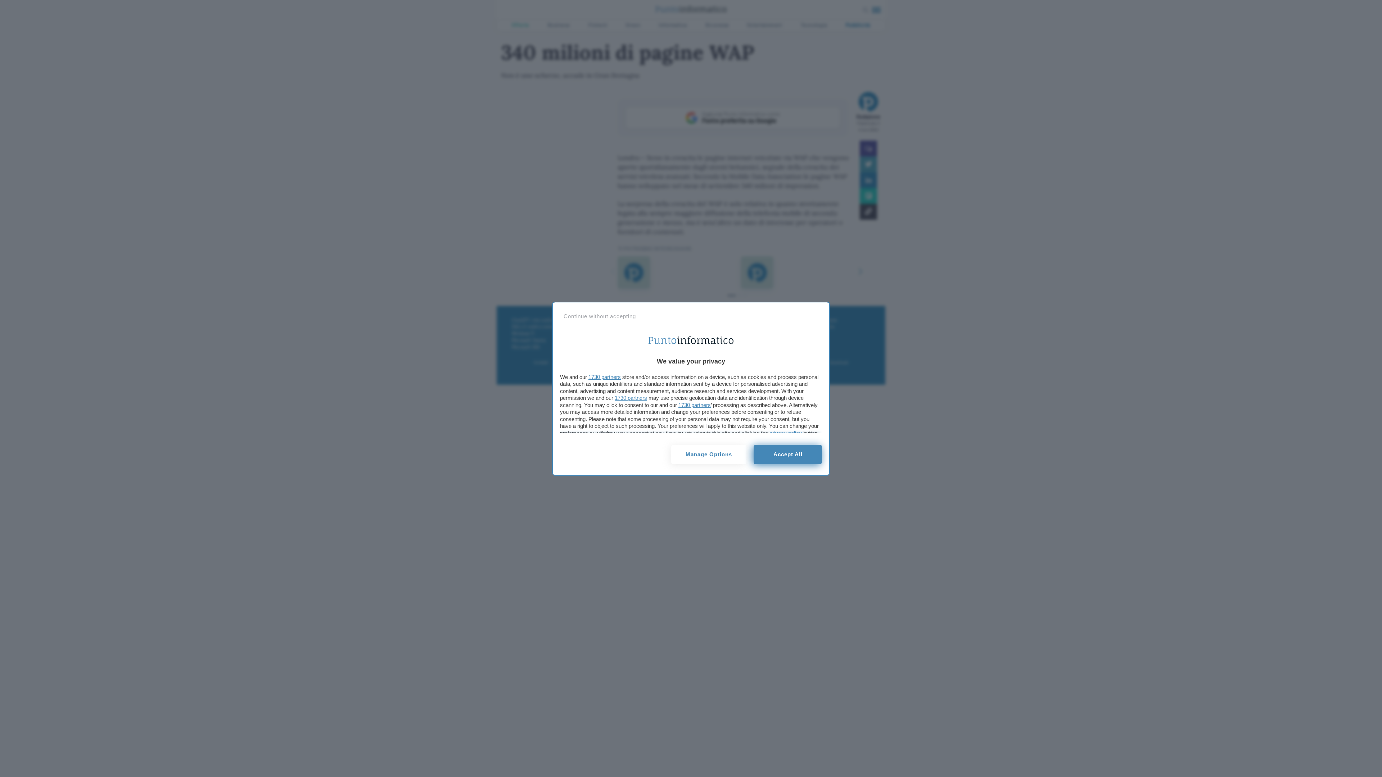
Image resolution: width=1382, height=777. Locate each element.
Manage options (709, 454)
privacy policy (785, 433)
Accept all (788, 454)
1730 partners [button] (604, 377)
